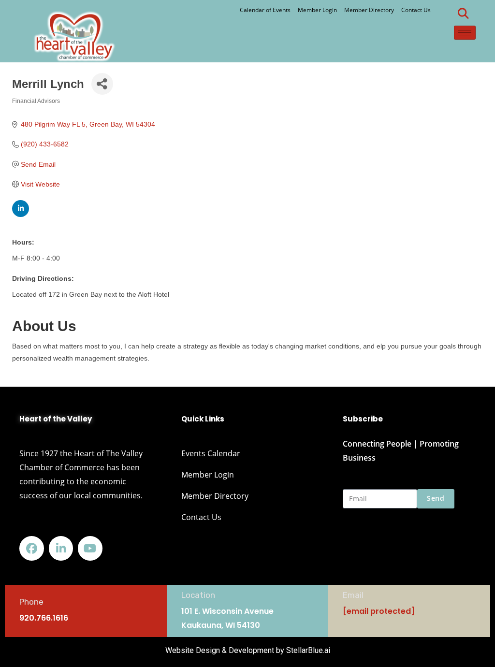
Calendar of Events (265, 10)
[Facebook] (31, 548)
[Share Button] (102, 84)
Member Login (317, 10)
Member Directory (369, 10)
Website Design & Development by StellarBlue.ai (247, 650)
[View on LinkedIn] (20, 214)
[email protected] (379, 611)
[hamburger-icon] (465, 33)
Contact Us (416, 10)
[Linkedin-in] (61, 548)
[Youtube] (90, 548)
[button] (463, 13)
